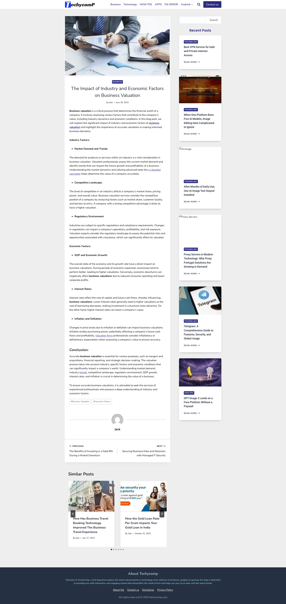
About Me (118, 590)
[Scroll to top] (276, 597)
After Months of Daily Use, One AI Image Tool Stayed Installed (199, 190)
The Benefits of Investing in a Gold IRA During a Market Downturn (91, 451)
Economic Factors (102, 401)
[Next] (162, 513)
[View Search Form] (199, 4)
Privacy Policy (165, 590)
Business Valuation (80, 401)
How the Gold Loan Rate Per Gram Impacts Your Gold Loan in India (142, 523)
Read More (192, 62)
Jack (111, 102)
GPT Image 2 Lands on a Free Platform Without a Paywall (198, 402)
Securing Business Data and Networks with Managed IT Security (143, 451)
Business (115, 4)
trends (83, 372)
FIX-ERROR (171, 4)
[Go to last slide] (73, 513)
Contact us (212, 4)
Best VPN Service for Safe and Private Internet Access (199, 51)
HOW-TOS (146, 4)
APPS (158, 4)
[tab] (111, 549)
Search (214, 20)
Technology (130, 4)
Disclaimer (148, 590)
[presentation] (91, 496)
